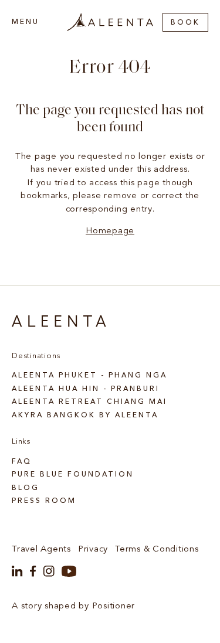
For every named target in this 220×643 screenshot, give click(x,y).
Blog (25, 488)
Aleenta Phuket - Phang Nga (89, 375)
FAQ (22, 461)
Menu (25, 22)
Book (185, 22)
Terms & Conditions (157, 549)
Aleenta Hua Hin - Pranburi (86, 389)
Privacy (93, 549)
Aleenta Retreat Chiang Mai (89, 402)
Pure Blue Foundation (73, 474)
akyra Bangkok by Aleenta (85, 415)
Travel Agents (41, 549)
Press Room (44, 501)
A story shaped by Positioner (73, 606)
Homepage (110, 231)
